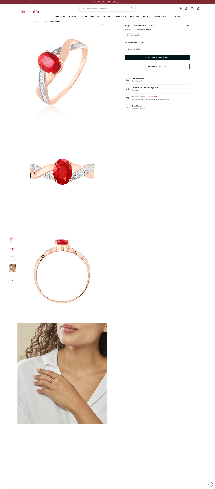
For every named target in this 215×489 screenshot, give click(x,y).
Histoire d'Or (37, 21)
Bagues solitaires (55, 21)
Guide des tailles (134, 49)
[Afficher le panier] (196, 8)
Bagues (45, 21)
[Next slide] (12, 280)
